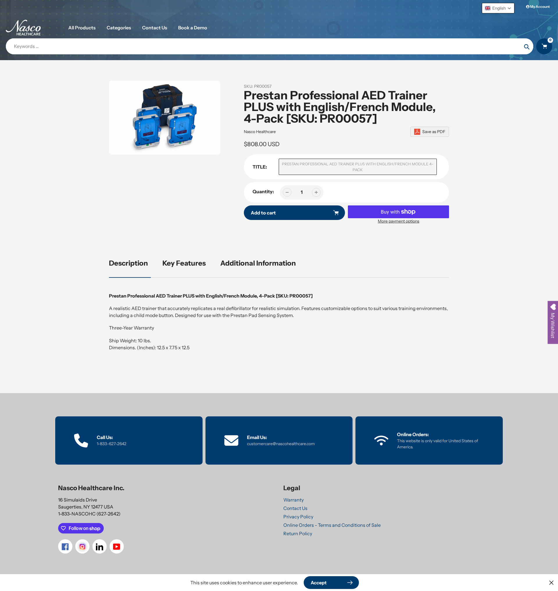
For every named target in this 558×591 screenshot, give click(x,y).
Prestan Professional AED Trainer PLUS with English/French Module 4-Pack (358, 167)
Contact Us (295, 508)
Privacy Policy (298, 517)
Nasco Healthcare (260, 131)
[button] (498, 8)
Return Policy (297, 533)
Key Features (184, 263)
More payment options (398, 221)
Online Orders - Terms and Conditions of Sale (332, 525)
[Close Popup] (551, 582)
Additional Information (258, 263)
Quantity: (263, 191)
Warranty (293, 500)
